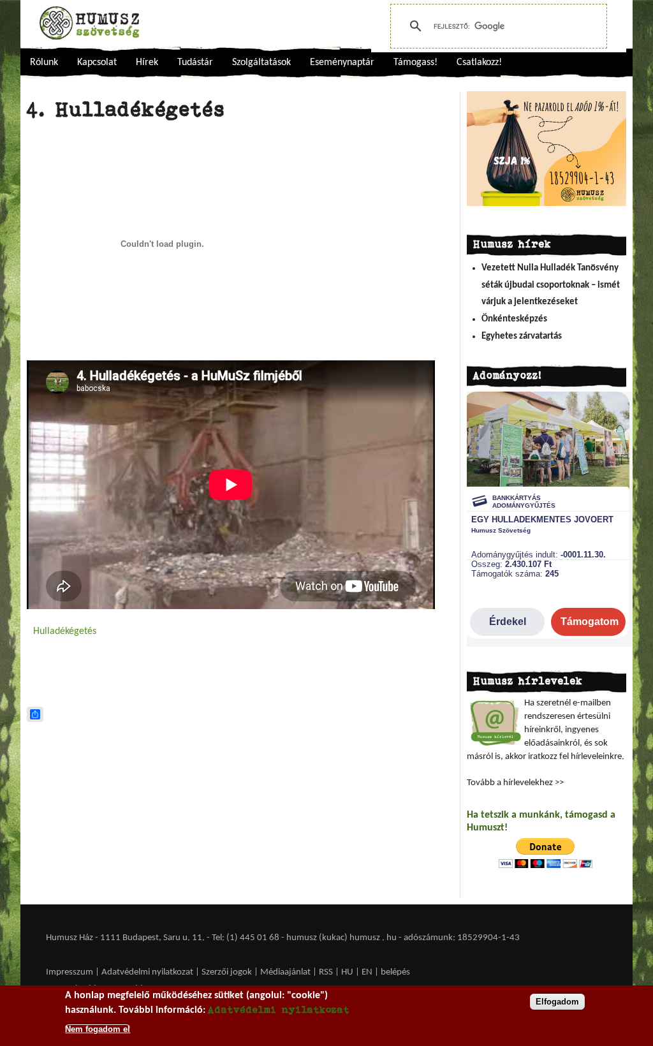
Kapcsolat (97, 62)
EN (367, 972)
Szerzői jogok (227, 972)
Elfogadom (557, 1001)
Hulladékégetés (64, 631)
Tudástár (195, 62)
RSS (326, 972)
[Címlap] (89, 23)
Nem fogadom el (97, 1029)
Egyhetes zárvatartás (521, 336)
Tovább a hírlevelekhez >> (515, 783)
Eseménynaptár (342, 62)
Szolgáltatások (261, 62)
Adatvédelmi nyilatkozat (147, 972)
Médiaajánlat (286, 972)
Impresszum (69, 972)
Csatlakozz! (479, 62)
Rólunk (44, 62)
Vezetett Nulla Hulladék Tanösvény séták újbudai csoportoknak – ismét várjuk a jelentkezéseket (550, 285)
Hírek (147, 62)
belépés (395, 972)
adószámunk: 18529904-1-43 (462, 938)
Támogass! (415, 62)
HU (347, 972)
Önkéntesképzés (514, 319)
